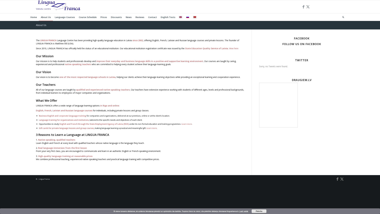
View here (233, 48)
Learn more (187, 124)
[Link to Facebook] (303, 6)
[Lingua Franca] (58, 6)
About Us (41, 25)
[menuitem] (33, 17)
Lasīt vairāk (243, 211)
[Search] (342, 17)
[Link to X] (308, 6)
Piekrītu (259, 211)
